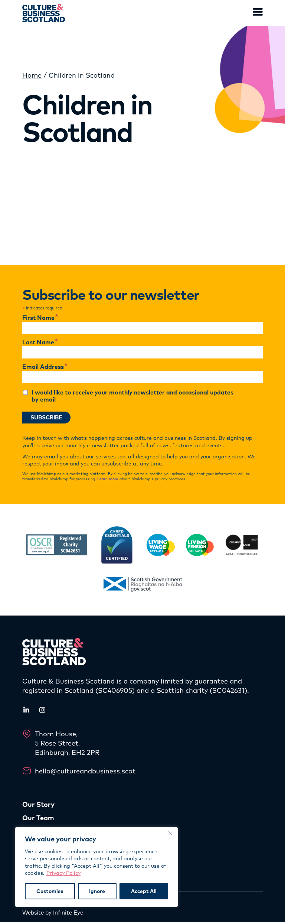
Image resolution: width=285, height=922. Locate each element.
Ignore (97, 891)
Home (32, 75)
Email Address (45, 367)
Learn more (107, 479)
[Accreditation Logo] (56, 544)
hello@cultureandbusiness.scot (85, 771)
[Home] (43, 13)
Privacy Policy (63, 873)
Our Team (38, 817)
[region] (96, 867)
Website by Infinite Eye (52, 912)
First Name (40, 318)
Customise (49, 891)
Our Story (38, 804)
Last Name (40, 342)
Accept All (144, 891)
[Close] (170, 833)
